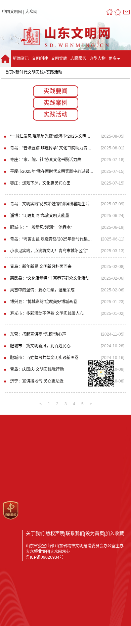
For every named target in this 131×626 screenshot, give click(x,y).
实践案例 (55, 102)
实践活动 (54, 72)
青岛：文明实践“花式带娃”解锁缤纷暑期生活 (49, 204)
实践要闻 (55, 91)
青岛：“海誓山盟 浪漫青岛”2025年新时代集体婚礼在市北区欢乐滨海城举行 (51, 239)
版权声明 (55, 533)
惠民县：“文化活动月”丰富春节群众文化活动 (49, 278)
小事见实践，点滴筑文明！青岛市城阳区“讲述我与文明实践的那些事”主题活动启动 (51, 251)
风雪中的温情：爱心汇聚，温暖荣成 (42, 290)
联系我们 (75, 533)
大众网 (31, 11)
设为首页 (94, 533)
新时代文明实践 (29, 72)
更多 (112, 58)
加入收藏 (114, 533)
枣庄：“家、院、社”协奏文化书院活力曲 (45, 159)
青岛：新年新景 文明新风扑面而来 (41, 266)
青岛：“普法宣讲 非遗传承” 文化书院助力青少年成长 (51, 148)
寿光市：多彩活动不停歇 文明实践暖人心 (47, 313)
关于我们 (35, 533)
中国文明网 (12, 11)
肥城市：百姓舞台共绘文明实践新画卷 (44, 357)
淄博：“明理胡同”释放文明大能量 (39, 215)
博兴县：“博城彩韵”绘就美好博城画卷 (43, 301)
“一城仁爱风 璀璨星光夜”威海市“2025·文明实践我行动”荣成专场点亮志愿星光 (51, 136)
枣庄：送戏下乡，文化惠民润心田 (40, 183)
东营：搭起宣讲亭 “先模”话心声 (38, 334)
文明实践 (59, 58)
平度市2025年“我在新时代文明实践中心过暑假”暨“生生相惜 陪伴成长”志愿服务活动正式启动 (51, 171)
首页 (9, 72)
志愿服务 (78, 58)
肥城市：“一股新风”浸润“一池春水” (41, 227)
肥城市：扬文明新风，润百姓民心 (40, 346)
